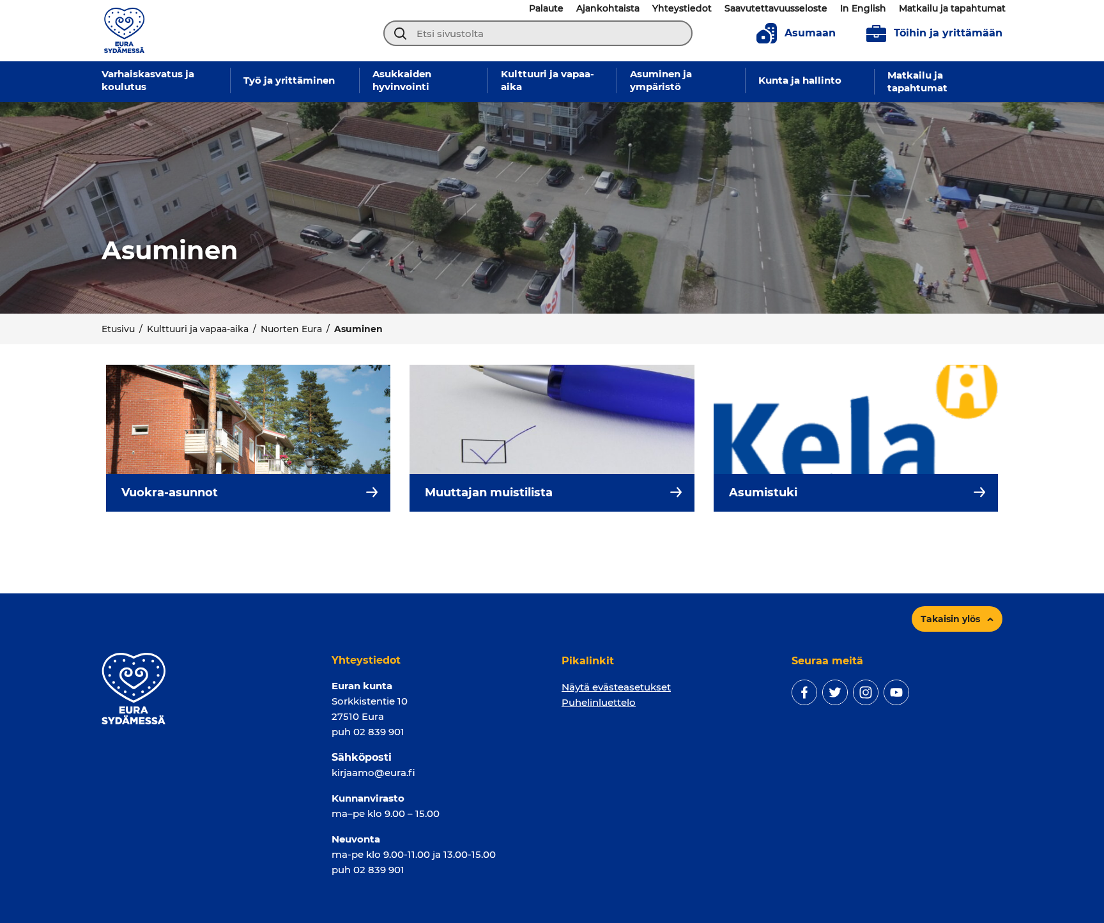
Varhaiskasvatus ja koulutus (148, 80)
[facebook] (804, 692)
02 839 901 (378, 732)
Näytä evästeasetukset (616, 687)
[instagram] (865, 692)
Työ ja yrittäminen (289, 80)
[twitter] (835, 692)
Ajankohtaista (608, 8)
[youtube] (896, 692)
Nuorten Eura (291, 329)
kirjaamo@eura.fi (373, 773)
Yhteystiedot (682, 8)
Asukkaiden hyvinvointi (401, 80)
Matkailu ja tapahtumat (952, 8)
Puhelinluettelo (599, 702)
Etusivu (118, 329)
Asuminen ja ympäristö (661, 80)
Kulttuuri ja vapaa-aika (547, 80)
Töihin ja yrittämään (948, 33)
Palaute (546, 8)
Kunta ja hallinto (799, 80)
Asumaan (810, 33)
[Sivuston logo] (124, 30)
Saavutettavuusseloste (775, 8)
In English (863, 8)
